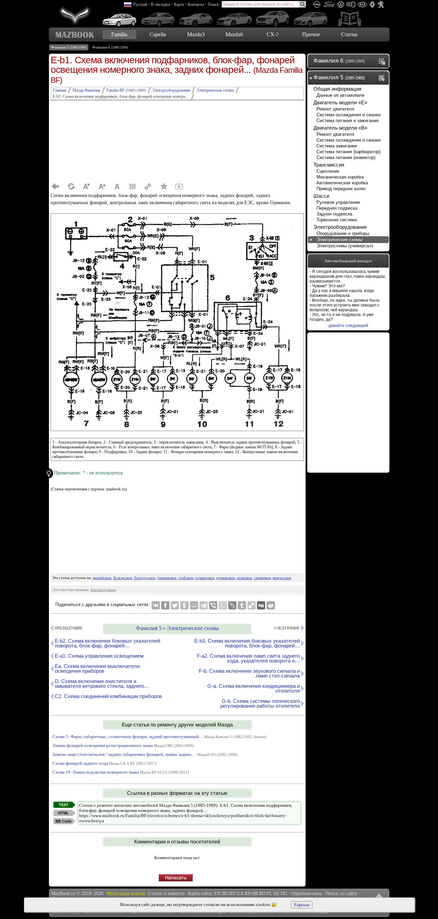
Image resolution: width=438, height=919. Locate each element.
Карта (179, 4)
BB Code (63, 821)
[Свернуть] (383, 78)
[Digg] (261, 605)
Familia (119, 34)
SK (276, 893)
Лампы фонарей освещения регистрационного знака (123, 745)
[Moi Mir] (194, 605)
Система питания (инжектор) (346, 157)
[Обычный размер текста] (117, 186)
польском (244, 578)
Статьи (349, 34)
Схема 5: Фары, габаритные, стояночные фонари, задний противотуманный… (159, 736)
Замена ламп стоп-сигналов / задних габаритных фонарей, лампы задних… (144, 754)
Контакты (196, 4)
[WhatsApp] (223, 605)
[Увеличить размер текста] (102, 186)
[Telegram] (203, 605)
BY (232, 893)
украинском (166, 578)
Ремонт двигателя (335, 108)
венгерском (282, 578)
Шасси (321, 196)
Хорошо (302, 904)
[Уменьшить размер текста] (86, 186)
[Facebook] (165, 605)
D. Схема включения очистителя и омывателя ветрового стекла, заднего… (102, 683)
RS (247, 893)
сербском (185, 578)
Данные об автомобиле (340, 95)
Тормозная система (337, 219)
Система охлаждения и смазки (349, 114)
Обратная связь (306, 893)
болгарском (122, 578)
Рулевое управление (338, 202)
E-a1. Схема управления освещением (99, 656)
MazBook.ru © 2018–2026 (77, 893)
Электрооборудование (340, 227)
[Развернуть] (383, 61)
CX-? (273, 34)
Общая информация (337, 89)
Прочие (311, 34)
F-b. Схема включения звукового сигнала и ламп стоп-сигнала (249, 673)
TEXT (63, 805)
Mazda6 (234, 34)
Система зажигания (337, 145)
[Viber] (213, 605)
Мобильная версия (126, 893)
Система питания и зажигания (347, 120)
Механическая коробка (340, 177)
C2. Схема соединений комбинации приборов (108, 696)
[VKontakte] (156, 605)
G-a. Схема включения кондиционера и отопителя (253, 688)
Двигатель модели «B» (340, 128)
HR (255, 893)
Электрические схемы (339, 239)
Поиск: (214, 4)
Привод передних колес (341, 188)
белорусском (144, 578)
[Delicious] (251, 605)
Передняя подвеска (337, 208)
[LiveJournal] (232, 605)
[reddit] (271, 605)
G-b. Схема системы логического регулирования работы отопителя (260, 703)
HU (284, 893)
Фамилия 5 (69, 47)
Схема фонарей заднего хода (104, 763)
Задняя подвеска (334, 213)
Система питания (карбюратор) (349, 151)
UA (240, 893)
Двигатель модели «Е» (340, 102)
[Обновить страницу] (71, 186)
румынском (225, 578)
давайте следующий (348, 325)
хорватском (204, 578)
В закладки (160, 4)
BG (225, 893)
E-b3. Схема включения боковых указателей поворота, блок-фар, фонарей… (247, 643)
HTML (63, 813)
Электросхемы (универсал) (345, 245)
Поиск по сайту (341, 893)
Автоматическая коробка (342, 182)
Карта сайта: (200, 893)
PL (269, 893)
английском (102, 578)
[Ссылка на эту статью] (148, 186)
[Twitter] (175, 605)
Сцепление (328, 171)
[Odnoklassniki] (184, 605)
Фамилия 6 (110, 47)
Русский (140, 4)
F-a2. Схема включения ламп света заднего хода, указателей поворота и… (248, 658)
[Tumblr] (242, 605)
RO (262, 893)
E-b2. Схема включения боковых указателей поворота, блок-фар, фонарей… (107, 643)
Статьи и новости (166, 893)
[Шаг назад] (56, 186)
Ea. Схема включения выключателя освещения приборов (97, 668)
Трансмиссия (328, 165)
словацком (262, 578)
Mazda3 (196, 34)
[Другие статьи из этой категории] (133, 186)
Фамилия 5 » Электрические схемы (177, 628)
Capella (158, 34)
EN (217, 893)
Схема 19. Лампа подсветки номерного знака (120, 772)
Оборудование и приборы (343, 233)
